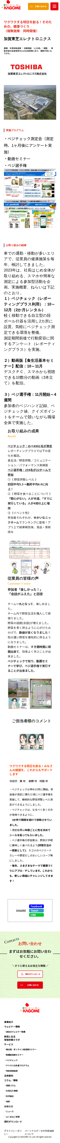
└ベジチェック (11, 1060)
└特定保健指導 (11, 1070)
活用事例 (8, 1075)
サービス (8, 1044)
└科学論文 (9, 1096)
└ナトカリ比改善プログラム (16, 1065)
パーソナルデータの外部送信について (39, 1132)
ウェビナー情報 (12, 1026)
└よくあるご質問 (12, 1116)
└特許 (7, 1101)
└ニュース (9, 1111)
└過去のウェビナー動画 (14, 1031)
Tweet (34, 910)
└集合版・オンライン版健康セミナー (20, 1049)
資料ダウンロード (13, 1121)
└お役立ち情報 (11, 1090)
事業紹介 (8, 1021)
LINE (33, 915)
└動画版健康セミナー (13, 1054)
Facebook (36, 906)
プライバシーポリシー (13, 1132)
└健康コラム (10, 1085)
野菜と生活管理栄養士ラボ (12, 1038)
